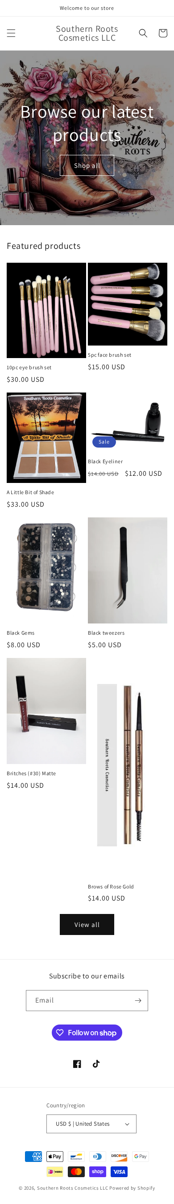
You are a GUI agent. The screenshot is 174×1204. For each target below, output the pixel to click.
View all (87, 924)
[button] (11, 33)
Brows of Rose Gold (111, 886)
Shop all (87, 165)
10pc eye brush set (29, 367)
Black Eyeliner (105, 461)
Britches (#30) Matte (31, 773)
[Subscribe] (138, 1000)
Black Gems (21, 632)
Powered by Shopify (132, 1188)
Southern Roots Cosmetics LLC (72, 1188)
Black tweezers (106, 632)
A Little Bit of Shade (30, 492)
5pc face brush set (110, 354)
